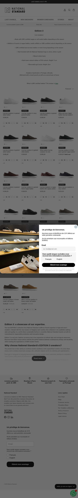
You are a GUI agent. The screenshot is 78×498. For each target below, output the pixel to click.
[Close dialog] (76, 227)
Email (44, 245)
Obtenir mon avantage (58, 265)
